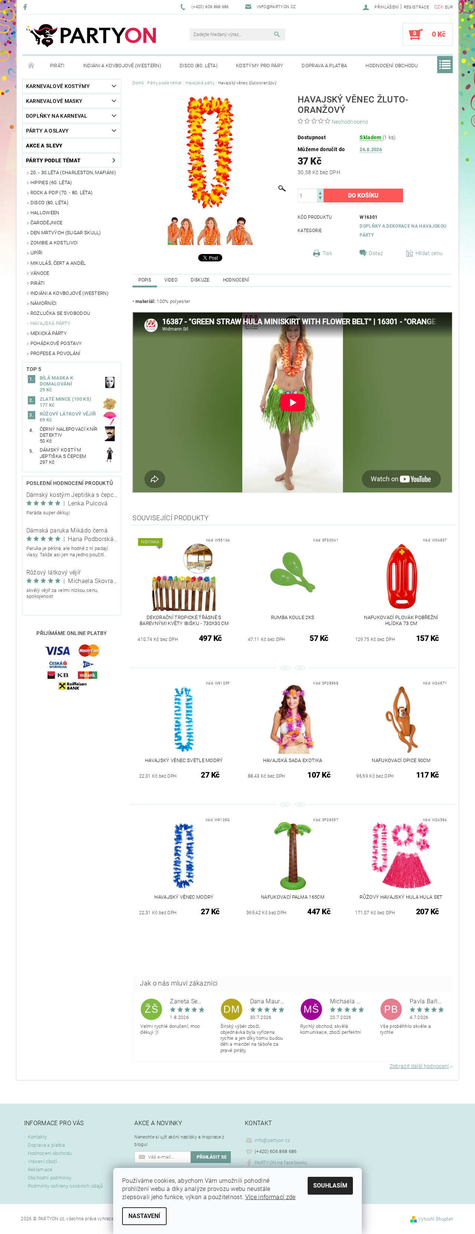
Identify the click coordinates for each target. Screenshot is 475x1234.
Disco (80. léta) (198, 65)
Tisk (327, 253)
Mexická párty (48, 333)
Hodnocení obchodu (392, 65)
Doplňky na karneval (56, 116)
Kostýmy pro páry (259, 65)
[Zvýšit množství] (320, 192)
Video (170, 280)
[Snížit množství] (320, 198)
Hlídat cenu (429, 253)
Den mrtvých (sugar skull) (65, 232)
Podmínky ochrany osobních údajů (65, 1186)
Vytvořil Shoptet (435, 1219)
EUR (449, 7)
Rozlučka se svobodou (60, 313)
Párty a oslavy (47, 131)
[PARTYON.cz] (91, 38)
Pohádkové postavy (56, 343)
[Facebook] (26, 7)
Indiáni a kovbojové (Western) (122, 65)
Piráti (57, 65)
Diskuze (200, 280)
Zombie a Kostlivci (54, 242)
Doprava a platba (324, 65)
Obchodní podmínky (49, 1178)
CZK (438, 7)
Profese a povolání (55, 353)
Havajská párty (50, 323)
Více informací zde (270, 1197)
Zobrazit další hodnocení (419, 1066)
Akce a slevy (44, 146)
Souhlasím (330, 1185)
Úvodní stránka (31, 65)
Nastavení (144, 1216)
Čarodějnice (46, 222)
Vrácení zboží (42, 1161)
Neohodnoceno (350, 122)
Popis (144, 280)
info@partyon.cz (272, 1140)
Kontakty (37, 1137)
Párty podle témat (53, 160)
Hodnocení (236, 280)
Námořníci (43, 303)
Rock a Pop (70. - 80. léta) (61, 192)
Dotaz (376, 253)
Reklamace (40, 1169)
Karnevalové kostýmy (58, 86)
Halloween (44, 212)
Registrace (416, 7)
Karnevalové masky (54, 101)
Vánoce (39, 273)
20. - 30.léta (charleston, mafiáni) (73, 172)
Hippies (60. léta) (51, 182)
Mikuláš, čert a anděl (58, 263)
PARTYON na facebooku (281, 1162)
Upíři (36, 252)
